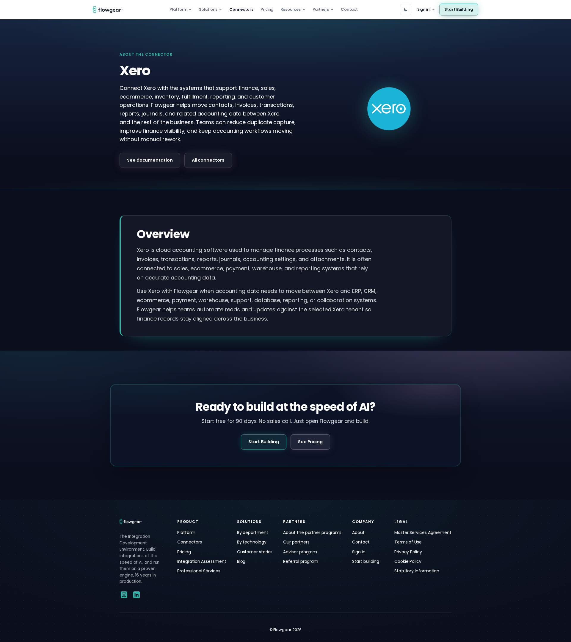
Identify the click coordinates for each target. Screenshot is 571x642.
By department (252, 532)
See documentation (150, 160)
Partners (321, 9)
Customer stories (255, 552)
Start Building (458, 9)
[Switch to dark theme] (405, 9)
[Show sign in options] (433, 9)
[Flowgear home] (110, 9)
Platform (178, 9)
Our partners (296, 542)
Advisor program (300, 552)
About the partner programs (312, 532)
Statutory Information (416, 571)
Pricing (267, 9)
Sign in (423, 9)
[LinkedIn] (136, 594)
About (358, 532)
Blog (241, 561)
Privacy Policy (408, 552)
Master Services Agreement (422, 532)
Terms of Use (408, 542)
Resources (290, 9)
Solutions (208, 9)
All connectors (208, 160)
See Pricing (310, 442)
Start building (365, 561)
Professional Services (198, 571)
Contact (349, 9)
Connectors (241, 9)
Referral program (300, 561)
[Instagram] (124, 594)
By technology (251, 542)
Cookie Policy (407, 561)
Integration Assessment (201, 561)
